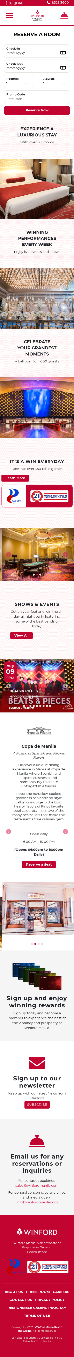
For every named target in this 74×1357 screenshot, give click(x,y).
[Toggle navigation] (9, 15)
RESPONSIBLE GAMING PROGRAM (37, 1307)
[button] (34, 575)
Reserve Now (37, 110)
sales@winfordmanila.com (37, 1185)
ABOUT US (14, 1292)
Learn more (37, 1252)
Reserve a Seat (37, 864)
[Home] (37, 15)
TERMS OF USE (37, 1315)
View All (21, 635)
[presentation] (8, 554)
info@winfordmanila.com (37, 1202)
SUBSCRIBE (37, 1104)
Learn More (15, 478)
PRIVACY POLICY (50, 1300)
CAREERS (61, 1292)
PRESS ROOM (38, 1292)
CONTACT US (20, 1300)
